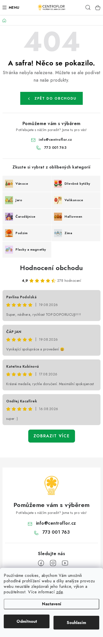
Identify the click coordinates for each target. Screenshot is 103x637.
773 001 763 (55, 147)
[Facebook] (41, 563)
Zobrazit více (52, 436)
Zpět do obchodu (55, 98)
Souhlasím (76, 623)
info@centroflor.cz (55, 139)
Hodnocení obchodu (51, 268)
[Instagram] (53, 563)
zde (59, 592)
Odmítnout (26, 621)
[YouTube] (65, 563)
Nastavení (51, 604)
